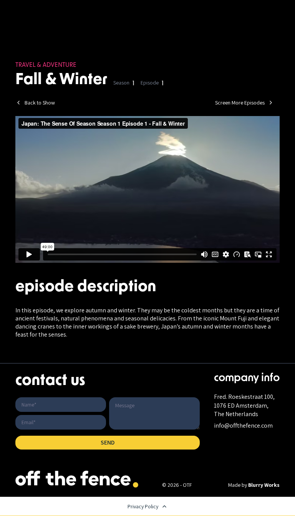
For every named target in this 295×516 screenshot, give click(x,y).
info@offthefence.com (243, 425)
